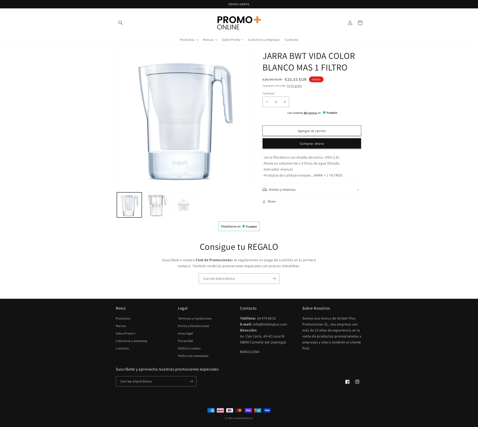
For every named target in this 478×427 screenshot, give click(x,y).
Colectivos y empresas (131, 341)
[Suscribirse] (274, 278)
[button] (121, 23)
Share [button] (272, 201)
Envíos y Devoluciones (193, 326)
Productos (123, 318)
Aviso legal (185, 333)
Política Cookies (189, 348)
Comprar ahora (312, 143)
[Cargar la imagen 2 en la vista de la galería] (156, 204)
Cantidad (268, 93)
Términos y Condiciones (195, 318)
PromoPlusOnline (243, 418)
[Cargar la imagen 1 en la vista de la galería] (129, 204)
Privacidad (185, 341)
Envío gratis (294, 85)
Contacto (122, 348)
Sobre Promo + (126, 333)
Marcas (121, 326)
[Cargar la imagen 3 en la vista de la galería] (183, 204)
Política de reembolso (193, 356)
